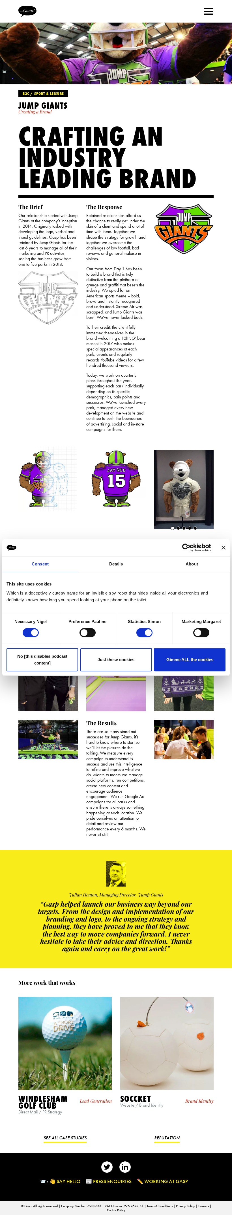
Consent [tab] (40, 564)
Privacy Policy (186, 1206)
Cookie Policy (116, 1210)
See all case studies (65, 1138)
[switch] (88, 632)
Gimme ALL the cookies (189, 659)
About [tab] (192, 564)
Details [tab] (116, 564)
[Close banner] (223, 548)
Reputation (167, 1138)
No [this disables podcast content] (42, 659)
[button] (172, 528)
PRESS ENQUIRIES (112, 1181)
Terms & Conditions (160, 1206)
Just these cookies (116, 659)
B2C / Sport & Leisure (43, 93)
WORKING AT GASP (166, 1181)
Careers (204, 1206)
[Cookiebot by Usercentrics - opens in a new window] (186, 547)
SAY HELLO (68, 1181)
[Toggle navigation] (208, 11)
